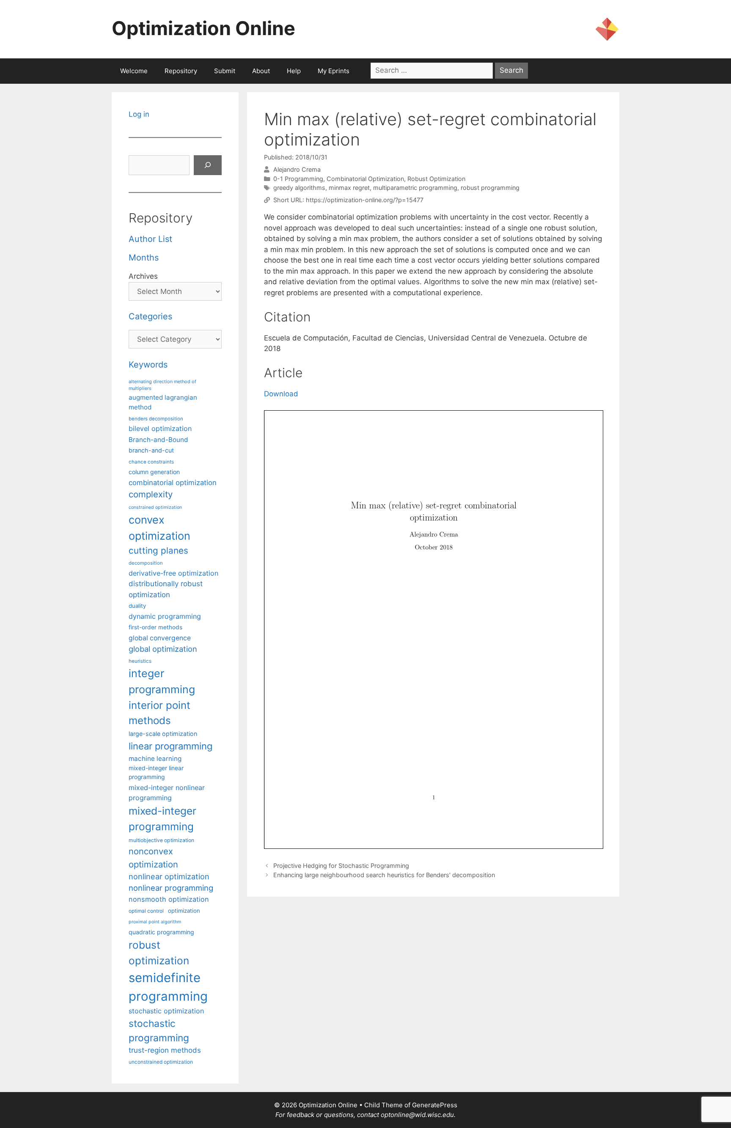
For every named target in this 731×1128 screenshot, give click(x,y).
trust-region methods (165, 1050)
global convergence (160, 638)
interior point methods (159, 713)
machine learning (155, 759)
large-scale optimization (163, 733)
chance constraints (151, 462)
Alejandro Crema (297, 169)
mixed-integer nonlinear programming (167, 792)
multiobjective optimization (161, 840)
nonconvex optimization (153, 857)
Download (281, 394)
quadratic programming (161, 932)
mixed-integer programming (162, 818)
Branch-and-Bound (158, 440)
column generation (154, 471)
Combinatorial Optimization (365, 178)
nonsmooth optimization (169, 899)
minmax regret (349, 187)
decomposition (146, 563)
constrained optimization (155, 507)
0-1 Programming (298, 178)
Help (294, 71)
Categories (150, 316)
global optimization (163, 648)
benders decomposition (156, 419)
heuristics (140, 661)
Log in (139, 114)
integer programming (162, 681)
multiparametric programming (415, 187)
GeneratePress (434, 1105)
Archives (143, 276)
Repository (181, 71)
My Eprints (333, 71)
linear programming (170, 746)
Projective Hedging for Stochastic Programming (341, 865)
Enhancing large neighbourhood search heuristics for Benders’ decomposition (384, 874)
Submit (224, 71)
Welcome (134, 71)
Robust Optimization (436, 178)
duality (137, 605)
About (261, 71)
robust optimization (159, 953)
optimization (184, 910)
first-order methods (155, 627)
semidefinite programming (168, 987)
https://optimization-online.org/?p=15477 (364, 199)
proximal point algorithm (155, 922)
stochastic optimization (166, 1011)
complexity (151, 494)
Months (144, 257)
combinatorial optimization (173, 482)
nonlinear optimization (169, 876)
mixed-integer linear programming (156, 772)
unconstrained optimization (161, 1062)
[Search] (208, 165)
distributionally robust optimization (166, 588)
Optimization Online (203, 28)
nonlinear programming (171, 887)
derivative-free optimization (173, 573)
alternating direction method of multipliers (162, 385)
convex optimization (159, 527)
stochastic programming (159, 1031)
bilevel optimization (160, 428)
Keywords (148, 365)
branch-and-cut (151, 450)
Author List (150, 239)
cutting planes (158, 550)
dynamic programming (165, 616)
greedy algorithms (299, 187)
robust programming (490, 187)
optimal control (146, 911)
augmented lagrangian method (163, 402)
